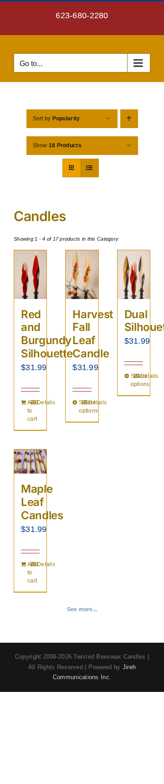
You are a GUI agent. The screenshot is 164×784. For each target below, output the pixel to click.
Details (38, 402)
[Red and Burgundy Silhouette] (30, 274)
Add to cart (28, 410)
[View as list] (89, 168)
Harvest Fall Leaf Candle (92, 334)
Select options (80, 406)
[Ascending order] (129, 118)
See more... (82, 609)
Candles (40, 216)
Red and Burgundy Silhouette (46, 334)
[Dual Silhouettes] (134, 274)
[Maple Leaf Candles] (30, 461)
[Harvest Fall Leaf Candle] (82, 274)
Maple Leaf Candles (42, 502)
